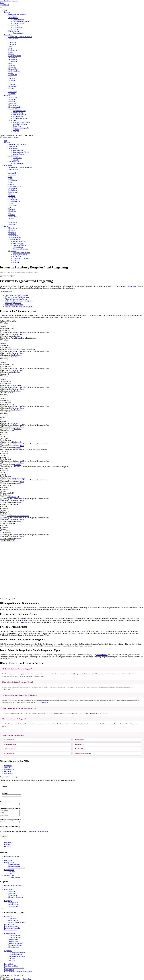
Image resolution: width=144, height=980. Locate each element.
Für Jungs (16, 29)
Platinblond (12, 80)
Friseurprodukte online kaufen (14, 968)
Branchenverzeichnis (11, 966)
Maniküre (16, 132)
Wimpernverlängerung (20, 118)
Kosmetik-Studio (14, 109)
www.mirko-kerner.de (14, 442)
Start (5, 10)
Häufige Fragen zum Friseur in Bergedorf (18, 306)
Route (22, 334)
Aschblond (12, 42)
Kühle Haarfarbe (14, 71)
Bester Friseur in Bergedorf (14, 305)
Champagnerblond (14, 56)
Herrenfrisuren (79, 739)
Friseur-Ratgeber (43, 702)
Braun (10, 52)
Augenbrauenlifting (19, 111)
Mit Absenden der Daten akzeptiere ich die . (25, 831)
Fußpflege (16, 130)
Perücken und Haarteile (12, 928)
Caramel (11, 54)
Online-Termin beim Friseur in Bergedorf (18, 301)
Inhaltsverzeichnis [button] (6, 292)
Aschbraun (12, 44)
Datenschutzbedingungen (39, 831)
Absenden (4, 836)
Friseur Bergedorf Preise (13, 303)
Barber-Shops (26, 622)
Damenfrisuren (13, 18)
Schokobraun (12, 86)
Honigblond (12, 67)
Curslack (7, 767)
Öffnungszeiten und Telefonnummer (17, 297)
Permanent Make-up (19, 114)
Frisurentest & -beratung (12, 856)
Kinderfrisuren (13, 25)
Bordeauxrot (12, 50)
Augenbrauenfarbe (14, 935)
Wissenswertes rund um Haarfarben (20, 37)
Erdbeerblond (12, 61)
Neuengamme (8, 773)
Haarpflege (12, 101)
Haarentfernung (18, 113)
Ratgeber (7, 95)
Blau (10, 46)
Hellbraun (11, 65)
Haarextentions (13, 105)
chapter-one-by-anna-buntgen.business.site (21, 349)
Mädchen (11, 872)
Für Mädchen (17, 27)
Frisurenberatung (10, 744)
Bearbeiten (17, 336)
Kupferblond (12, 75)
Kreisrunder (12, 918)
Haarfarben (8, 35)
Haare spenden (9, 970)
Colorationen (132, 286)
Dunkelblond (12, 58)
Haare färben (12, 97)
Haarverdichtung (9, 924)
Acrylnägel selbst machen (21, 122)
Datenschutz (27, 979)
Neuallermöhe (9, 769)
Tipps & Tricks (13, 39)
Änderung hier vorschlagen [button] (9, 777)
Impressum (17, 979)
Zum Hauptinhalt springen (8, 1)
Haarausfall (12, 103)
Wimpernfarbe (13, 939)
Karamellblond (13, 69)
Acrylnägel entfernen (20, 124)
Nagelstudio (12, 120)
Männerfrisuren (13, 31)
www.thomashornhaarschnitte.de (18, 516)
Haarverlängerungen (11, 926)
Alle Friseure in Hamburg (83, 753)
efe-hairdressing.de (13, 497)
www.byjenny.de (12, 423)
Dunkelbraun (12, 59)
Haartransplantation (14, 107)
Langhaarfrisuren (18, 23)
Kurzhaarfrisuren (18, 20)
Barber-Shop (17, 126)
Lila (9, 77)
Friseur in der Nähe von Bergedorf (16, 295)
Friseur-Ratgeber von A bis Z (14, 885)
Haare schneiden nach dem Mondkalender (18, 972)
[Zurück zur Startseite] (4, 5)
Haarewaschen (13, 906)
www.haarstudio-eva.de (15, 385)
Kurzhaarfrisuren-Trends (21, 21)
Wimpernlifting (18, 116)
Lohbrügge (8, 766)
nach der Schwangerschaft (17, 922)
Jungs (10, 873)
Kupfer (10, 73)
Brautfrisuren (12, 16)
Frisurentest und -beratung (17, 14)
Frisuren (7, 12)
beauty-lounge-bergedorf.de (16, 478)
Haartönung (12, 94)
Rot (9, 82)
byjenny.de (10, 404)
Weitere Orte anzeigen (7, 540)
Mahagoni (11, 78)
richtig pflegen (13, 903)
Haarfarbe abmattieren (15, 897)
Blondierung (12, 92)
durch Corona (13, 920)
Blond (10, 48)
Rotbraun (11, 84)
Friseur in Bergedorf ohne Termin (16, 299)
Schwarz (11, 88)
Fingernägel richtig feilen (21, 128)
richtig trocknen (13, 904)
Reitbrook (7, 771)
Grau (10, 63)
